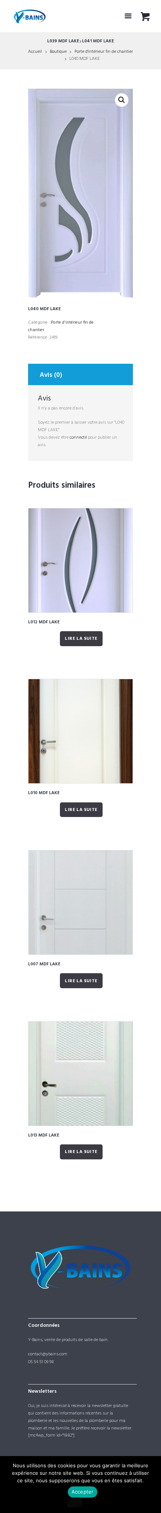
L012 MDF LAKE (44, 622)
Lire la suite (81, 638)
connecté (78, 437)
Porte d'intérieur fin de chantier (104, 51)
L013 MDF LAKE (43, 1135)
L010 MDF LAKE (44, 793)
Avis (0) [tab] (51, 375)
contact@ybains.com (47, 1354)
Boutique (58, 51)
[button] (121, 100)
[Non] (75, 1502)
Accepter (83, 1492)
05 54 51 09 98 (41, 1362)
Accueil (35, 51)
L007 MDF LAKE (44, 964)
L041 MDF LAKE (98, 41)
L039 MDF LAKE (63, 41)
